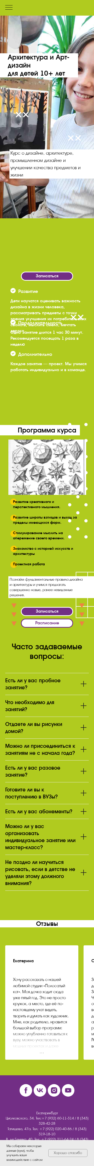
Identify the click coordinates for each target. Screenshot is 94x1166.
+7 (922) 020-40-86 (55, 1129)
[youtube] (68, 1090)
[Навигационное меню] (9, 7)
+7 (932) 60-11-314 (58, 1118)
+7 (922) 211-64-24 (57, 1139)
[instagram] (54, 1090)
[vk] (40, 1090)
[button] (47, 276)
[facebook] (26, 1090)
